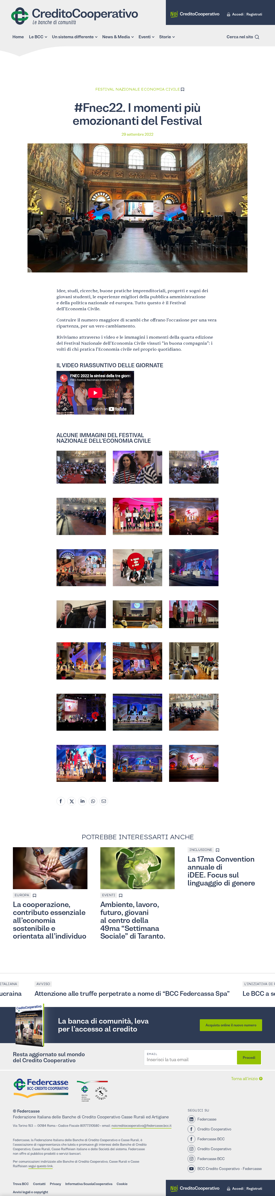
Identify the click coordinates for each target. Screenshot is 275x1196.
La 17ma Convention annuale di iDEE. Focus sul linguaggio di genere (221, 871)
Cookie (122, 1184)
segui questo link (40, 1166)
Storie (165, 37)
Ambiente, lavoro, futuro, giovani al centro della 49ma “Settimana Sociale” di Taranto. (132, 920)
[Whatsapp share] (93, 801)
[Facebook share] (61, 801)
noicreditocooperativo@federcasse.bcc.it (141, 1125)
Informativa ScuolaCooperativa (88, 1184)
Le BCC (36, 37)
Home (18, 37)
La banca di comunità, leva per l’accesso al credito (103, 1025)
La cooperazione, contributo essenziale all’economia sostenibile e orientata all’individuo (49, 920)
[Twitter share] (71, 801)
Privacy (55, 1184)
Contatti (39, 1184)
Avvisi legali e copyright (30, 1192)
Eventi (145, 37)
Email (152, 1054)
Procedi (249, 1057)
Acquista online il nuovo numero (231, 1025)
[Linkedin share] (82, 801)
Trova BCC (21, 1184)
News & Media (116, 37)
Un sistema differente (73, 37)
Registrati (254, 14)
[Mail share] (103, 801)
